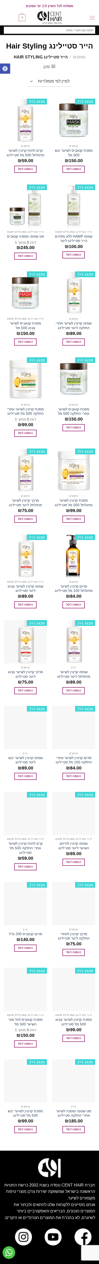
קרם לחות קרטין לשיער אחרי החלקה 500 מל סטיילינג (25, 848)
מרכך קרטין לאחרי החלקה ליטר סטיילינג (74, 936)
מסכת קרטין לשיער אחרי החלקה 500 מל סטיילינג (25, 411)
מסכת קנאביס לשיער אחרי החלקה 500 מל (73, 411)
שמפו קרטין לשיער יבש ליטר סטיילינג (25, 760)
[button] (5, 69)
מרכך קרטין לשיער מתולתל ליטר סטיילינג (25, 503)
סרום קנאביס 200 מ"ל (25, 934)
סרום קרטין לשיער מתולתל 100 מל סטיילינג (74, 588)
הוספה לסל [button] (73, 169)
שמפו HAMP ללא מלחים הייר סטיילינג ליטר (73, 239)
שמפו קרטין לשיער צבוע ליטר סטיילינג (25, 588)
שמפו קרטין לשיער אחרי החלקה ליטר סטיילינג (74, 325)
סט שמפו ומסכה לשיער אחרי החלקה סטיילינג (73, 1113)
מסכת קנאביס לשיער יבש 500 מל (74, 153)
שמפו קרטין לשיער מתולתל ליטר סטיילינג (73, 674)
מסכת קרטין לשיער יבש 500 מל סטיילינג (25, 1113)
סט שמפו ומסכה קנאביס (25, 236)
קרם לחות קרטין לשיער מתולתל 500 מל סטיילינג (25, 153)
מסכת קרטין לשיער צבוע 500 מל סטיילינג (73, 1022)
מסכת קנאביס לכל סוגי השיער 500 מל (25, 1022)
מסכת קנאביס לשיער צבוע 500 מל (25, 325)
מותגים (79, 57)
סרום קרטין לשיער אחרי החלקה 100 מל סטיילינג (74, 760)
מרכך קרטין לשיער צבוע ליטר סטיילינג (25, 674)
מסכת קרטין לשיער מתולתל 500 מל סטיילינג (74, 503)
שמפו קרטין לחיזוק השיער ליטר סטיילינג (73, 846)
